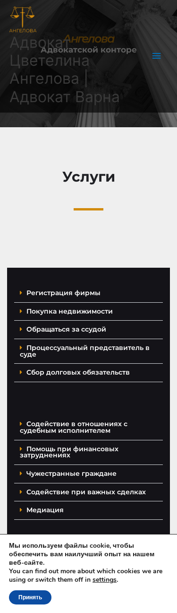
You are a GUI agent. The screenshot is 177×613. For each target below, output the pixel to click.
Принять (30, 597)
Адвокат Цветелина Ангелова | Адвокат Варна (64, 69)
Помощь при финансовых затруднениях (69, 452)
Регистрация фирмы (63, 293)
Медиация (45, 510)
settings (105, 580)
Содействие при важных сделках (86, 492)
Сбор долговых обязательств (78, 372)
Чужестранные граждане (71, 473)
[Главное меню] (157, 56)
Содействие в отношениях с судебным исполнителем (73, 427)
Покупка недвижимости (69, 311)
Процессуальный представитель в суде (85, 351)
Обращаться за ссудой (66, 329)
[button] (88, 293)
